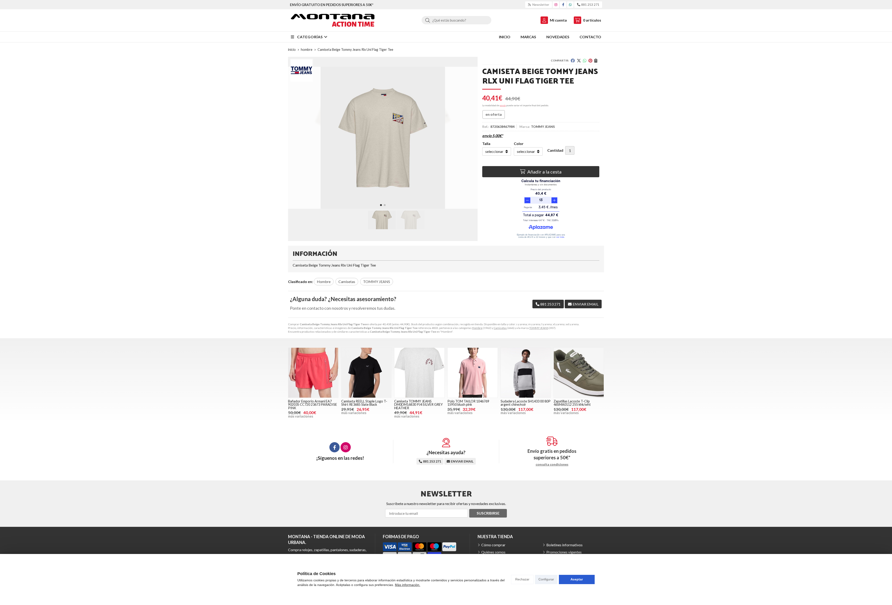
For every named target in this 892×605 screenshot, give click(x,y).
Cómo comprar (493, 545)
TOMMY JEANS (538, 328)
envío (503, 105)
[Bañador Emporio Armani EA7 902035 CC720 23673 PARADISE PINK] (313, 373)
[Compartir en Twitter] (579, 60)
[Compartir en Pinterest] (590, 60)
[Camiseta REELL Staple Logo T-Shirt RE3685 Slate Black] (366, 373)
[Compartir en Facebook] (573, 60)
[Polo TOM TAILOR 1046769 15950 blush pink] (473, 373)
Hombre (477, 328)
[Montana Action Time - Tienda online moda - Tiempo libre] (332, 20)
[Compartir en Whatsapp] (585, 60)
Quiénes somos (493, 552)
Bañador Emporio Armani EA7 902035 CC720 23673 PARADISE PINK (312, 404)
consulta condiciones (552, 464)
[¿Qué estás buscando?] (456, 20)
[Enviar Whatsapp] (570, 4)
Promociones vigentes (564, 552)
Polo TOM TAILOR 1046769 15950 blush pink (468, 402)
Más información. (407, 585)
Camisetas (500, 328)
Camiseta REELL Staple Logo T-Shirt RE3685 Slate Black (364, 402)
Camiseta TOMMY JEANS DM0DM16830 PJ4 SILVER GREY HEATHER (418, 404)
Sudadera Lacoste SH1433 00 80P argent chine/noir (526, 402)
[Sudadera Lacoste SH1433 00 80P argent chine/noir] (526, 373)
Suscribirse (488, 513)
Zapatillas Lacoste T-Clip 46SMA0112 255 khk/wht (572, 402)
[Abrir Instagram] (555, 4)
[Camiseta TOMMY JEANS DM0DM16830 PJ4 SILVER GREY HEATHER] (419, 373)
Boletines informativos (564, 545)
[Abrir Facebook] (563, 4)
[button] (381, 205)
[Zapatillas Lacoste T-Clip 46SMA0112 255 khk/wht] (579, 373)
